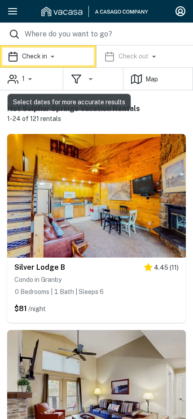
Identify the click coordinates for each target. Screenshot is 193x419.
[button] (96, 56)
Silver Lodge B (39, 267)
